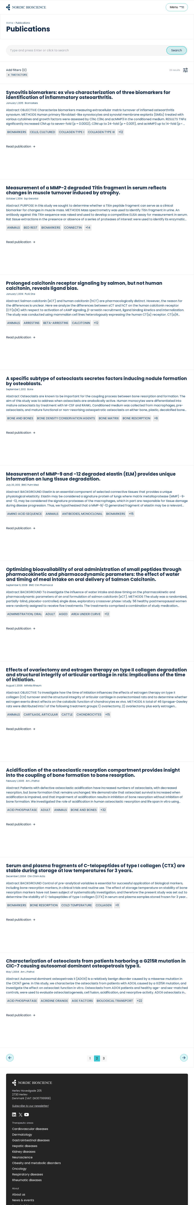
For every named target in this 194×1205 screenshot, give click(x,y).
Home (9, 22)
